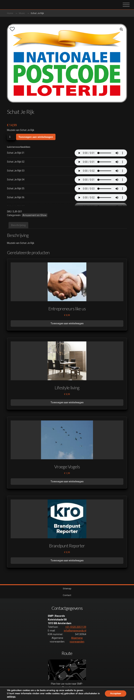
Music (22, 13)
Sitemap (67, 588)
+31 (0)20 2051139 (75, 627)
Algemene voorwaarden (77, 640)
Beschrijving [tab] (18, 225)
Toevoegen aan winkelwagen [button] (67, 323)
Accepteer (115, 693)
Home (10, 13)
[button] (121, 29)
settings (11, 696)
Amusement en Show (35, 215)
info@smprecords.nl (75, 630)
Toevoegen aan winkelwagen (35, 136)
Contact (67, 595)
